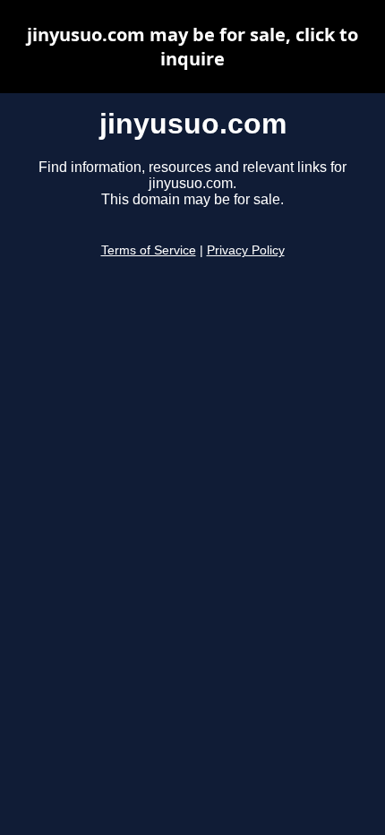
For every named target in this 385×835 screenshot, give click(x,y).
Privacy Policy (246, 250)
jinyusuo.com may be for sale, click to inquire (192, 46)
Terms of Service (148, 250)
